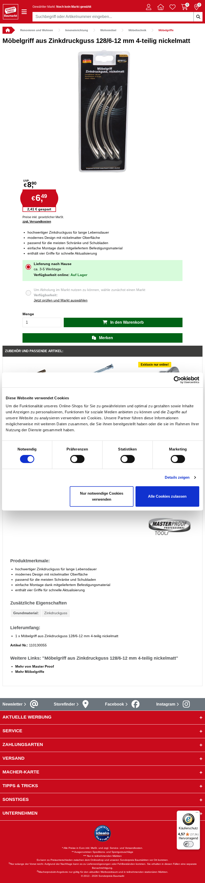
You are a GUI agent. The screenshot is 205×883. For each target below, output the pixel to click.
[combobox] (117, 16)
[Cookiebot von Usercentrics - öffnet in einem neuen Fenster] (177, 380)
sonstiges (15, 799)
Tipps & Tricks (20, 785)
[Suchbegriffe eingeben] (198, 16)
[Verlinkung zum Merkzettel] (172, 7)
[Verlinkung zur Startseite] (7, 30)
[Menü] (197, 814)
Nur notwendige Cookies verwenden (101, 496)
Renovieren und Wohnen (36, 30)
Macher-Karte (20, 771)
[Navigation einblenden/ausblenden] (24, 12)
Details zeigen (177, 477)
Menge (28, 314)
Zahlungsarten (22, 744)
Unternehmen (20, 813)
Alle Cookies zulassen (167, 496)
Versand (13, 758)
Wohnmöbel (108, 30)
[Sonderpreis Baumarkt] (10, 11)
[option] (102, 111)
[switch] (77, 459)
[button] (148, 7)
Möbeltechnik (137, 30)
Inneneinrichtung (76, 30)
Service (12, 730)
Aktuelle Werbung (27, 717)
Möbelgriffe (166, 30)
